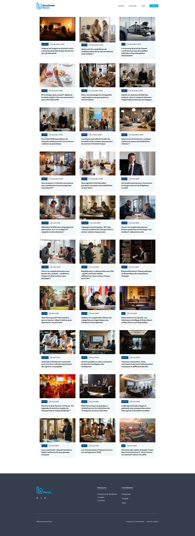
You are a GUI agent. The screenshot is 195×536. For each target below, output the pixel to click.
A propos (101, 500)
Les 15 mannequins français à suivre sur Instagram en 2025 (97, 451)
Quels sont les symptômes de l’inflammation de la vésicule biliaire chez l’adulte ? (97, 51)
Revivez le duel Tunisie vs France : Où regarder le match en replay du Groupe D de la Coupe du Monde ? (57, 408)
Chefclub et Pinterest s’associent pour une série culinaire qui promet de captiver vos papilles (56, 364)
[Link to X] (37, 498)
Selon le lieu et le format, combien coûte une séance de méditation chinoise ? (136, 141)
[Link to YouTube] (41, 498)
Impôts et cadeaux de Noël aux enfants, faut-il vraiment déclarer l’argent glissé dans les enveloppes (136, 97)
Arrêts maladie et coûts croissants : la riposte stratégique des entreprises (97, 364)
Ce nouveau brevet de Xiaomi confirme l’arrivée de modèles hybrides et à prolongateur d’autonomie (134, 52)
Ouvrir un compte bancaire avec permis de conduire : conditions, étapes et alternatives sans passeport (55, 275)
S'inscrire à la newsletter (107, 494)
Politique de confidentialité (135, 521)
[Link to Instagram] (45, 498)
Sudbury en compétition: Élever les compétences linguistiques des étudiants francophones (96, 320)
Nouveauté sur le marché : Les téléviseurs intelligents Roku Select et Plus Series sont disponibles (136, 320)
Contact (154, 6)
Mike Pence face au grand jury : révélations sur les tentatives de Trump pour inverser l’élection (95, 408)
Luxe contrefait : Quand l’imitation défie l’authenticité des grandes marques (56, 452)
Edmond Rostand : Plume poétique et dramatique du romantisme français (136, 273)
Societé (121, 6)
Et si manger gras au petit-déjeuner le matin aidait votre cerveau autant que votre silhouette (57, 97)
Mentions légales (152, 521)
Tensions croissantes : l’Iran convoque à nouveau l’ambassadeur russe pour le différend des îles (137, 364)
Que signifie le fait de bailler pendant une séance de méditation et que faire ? (96, 185)
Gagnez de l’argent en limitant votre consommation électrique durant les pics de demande (57, 50)
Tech (143, 6)
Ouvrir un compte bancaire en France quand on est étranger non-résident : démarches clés (136, 229)
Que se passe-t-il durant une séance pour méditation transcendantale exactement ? (57, 185)
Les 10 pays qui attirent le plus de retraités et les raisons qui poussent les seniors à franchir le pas (97, 141)
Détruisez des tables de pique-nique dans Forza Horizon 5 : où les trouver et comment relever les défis (137, 452)
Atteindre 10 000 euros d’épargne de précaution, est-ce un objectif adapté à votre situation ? (57, 229)
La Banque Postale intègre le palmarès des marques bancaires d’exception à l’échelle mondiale (136, 408)
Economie (132, 6)
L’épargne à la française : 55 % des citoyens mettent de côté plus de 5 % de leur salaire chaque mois (97, 229)
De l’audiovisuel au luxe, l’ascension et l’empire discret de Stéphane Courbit (136, 185)
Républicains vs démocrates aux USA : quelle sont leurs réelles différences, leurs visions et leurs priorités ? (97, 275)
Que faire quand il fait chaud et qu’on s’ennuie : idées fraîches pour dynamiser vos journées (56, 320)
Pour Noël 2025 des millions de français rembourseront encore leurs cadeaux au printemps (57, 141)
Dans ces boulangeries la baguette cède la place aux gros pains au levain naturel (96, 97)
